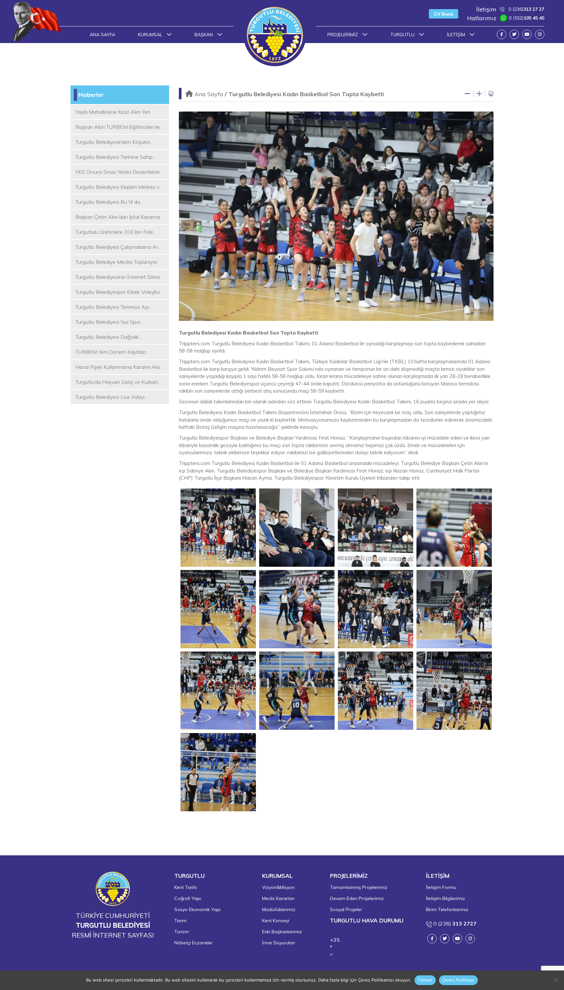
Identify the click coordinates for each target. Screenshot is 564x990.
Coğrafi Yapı (187, 898)
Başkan (204, 35)
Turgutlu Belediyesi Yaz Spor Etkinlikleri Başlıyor (108, 322)
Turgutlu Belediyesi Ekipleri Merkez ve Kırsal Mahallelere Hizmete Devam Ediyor (118, 187)
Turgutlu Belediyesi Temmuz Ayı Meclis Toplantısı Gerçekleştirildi (112, 307)
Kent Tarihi (185, 887)
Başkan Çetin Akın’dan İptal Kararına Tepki (117, 217)
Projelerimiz (343, 35)
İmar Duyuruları (278, 943)
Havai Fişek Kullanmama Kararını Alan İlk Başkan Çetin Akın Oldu (119, 367)
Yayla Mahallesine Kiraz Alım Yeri (112, 112)
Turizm (181, 932)
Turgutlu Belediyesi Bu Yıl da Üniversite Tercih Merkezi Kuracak (114, 202)
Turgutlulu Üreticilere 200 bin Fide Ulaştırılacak (114, 232)
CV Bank (443, 14)
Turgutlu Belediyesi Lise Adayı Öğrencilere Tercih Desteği (110, 397)
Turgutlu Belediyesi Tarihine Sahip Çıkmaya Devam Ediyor (114, 157)
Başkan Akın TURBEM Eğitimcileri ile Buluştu (117, 127)
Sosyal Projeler (346, 909)
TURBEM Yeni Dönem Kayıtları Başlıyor (110, 352)
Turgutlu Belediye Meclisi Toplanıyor (116, 262)
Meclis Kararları (278, 898)
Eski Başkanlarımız (282, 932)
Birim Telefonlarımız (447, 909)
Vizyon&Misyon (278, 887)
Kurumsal (151, 35)
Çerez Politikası (458, 979)
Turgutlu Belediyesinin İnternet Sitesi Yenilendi (117, 277)
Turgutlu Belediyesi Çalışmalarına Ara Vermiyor (118, 247)
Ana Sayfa (102, 35)
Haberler (91, 94)
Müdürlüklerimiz (278, 909)
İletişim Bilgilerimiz (445, 898)
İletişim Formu (441, 887)
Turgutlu (403, 35)
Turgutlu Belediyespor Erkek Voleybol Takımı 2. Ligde (118, 292)
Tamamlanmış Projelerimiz (358, 887)
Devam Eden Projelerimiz (357, 898)
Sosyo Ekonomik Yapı (197, 909)
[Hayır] (556, 980)
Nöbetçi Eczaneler (193, 943)
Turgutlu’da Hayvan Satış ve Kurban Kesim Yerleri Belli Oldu (116, 382)
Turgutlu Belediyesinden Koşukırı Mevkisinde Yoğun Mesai (112, 142)
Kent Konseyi (275, 920)
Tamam (425, 979)
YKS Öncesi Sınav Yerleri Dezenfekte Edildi (117, 172)
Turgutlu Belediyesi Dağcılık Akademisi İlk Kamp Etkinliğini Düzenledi (109, 337)
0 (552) (505, 18)
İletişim (456, 35)
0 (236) (510, 9)
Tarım (180, 920)
